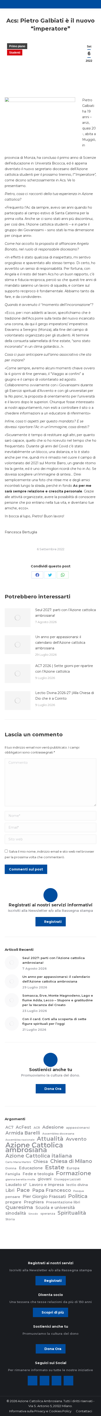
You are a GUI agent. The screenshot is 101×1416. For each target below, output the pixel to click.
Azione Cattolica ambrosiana (34, 1147)
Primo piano (17, 46)
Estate (54, 1167)
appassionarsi (78, 1127)
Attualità (50, 1138)
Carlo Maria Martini (18, 1162)
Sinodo (33, 1213)
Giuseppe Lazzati (67, 1179)
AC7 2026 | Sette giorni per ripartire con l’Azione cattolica (64, 669)
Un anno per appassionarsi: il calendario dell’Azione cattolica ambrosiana (60, 642)
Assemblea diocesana (58, 1133)
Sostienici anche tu (50, 1069)
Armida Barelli (22, 1133)
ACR (37, 1127)
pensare (12, 1197)
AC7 (9, 1127)
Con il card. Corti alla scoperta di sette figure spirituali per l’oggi (54, 1021)
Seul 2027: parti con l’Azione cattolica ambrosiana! (65, 613)
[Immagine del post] (18, 617)
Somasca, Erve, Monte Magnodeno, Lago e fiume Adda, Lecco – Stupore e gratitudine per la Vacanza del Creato (57, 1000)
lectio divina (77, 1185)
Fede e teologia (38, 1173)
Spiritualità (72, 1212)
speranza (47, 1213)
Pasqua (78, 1191)
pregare (13, 1202)
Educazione (31, 1168)
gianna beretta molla (20, 1179)
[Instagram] (56, 1380)
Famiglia (12, 1174)
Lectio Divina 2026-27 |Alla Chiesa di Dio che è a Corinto (64, 696)
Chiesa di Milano (71, 1161)
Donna (10, 1168)
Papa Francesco (51, 1190)
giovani (44, 1179)
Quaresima (19, 1207)
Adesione (53, 1127)
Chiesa (40, 1161)
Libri (9, 1190)
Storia (10, 1219)
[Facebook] (32, 1380)
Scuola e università (55, 1207)
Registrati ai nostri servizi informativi (51, 905)
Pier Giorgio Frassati (44, 1196)
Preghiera (34, 1202)
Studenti (14, 52)
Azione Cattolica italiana (38, 1155)
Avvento (76, 1139)
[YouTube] (68, 1380)
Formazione (73, 1173)
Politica (77, 1196)
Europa (73, 1168)
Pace (23, 1190)
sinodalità (15, 1213)
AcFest (23, 1127)
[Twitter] (44, 1380)
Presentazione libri (63, 1202)
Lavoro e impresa (46, 1184)
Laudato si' (16, 1184)
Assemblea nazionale (20, 1139)
